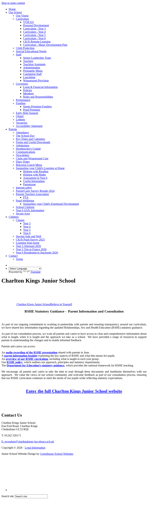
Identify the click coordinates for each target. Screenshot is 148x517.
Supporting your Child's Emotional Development (51, 203)
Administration (31, 67)
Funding (20, 103)
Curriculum (22, 18)
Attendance (22, 132)
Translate (35, 271)
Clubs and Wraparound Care (32, 158)
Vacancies (21, 122)
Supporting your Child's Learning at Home (40, 168)
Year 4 (27, 226)
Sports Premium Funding (37, 106)
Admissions (22, 145)
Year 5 (27, 229)
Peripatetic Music (33, 70)
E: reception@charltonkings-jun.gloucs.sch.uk (27, 441)
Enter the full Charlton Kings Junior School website (74, 391)
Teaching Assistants (34, 64)
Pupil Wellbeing (25, 200)
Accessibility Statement (29, 125)
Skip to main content (13, 3)
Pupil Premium (31, 109)
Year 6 (27, 233)
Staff (18, 54)
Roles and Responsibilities (38, 96)
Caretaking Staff (32, 74)
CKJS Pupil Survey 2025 (30, 239)
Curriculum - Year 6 (34, 38)
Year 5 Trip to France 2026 (31, 249)
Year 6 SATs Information (30, 210)
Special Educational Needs (31, 51)
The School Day (25, 135)
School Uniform (25, 207)
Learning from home (27, 242)
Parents (13, 129)
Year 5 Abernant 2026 (28, 246)
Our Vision (22, 15)
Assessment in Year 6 (35, 177)
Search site (7, 496)
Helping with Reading (35, 171)
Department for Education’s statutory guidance (35, 365)
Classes (20, 220)
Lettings (20, 119)
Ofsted (19, 116)
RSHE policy (15, 362)
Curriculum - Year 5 (34, 35)
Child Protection (25, 48)
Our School (15, 12)
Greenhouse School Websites (56, 453)
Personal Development (36, 25)
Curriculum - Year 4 (34, 31)
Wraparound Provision (36, 80)
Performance (23, 100)
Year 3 (27, 223)
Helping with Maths (34, 174)
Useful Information (34, 181)
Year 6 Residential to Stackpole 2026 (37, 252)
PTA (26, 197)
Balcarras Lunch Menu (29, 164)
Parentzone (29, 184)
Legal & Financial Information (40, 87)
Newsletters (22, 155)
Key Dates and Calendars (30, 138)
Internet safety (24, 187)
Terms (19, 259)
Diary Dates (23, 161)
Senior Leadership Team (37, 57)
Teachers (28, 61)
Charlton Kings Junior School (44, 304)
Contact (13, 255)
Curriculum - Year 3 (34, 28)
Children (14, 216)
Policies (27, 90)
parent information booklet (20, 355)
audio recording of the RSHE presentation (31, 352)
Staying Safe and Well (28, 236)
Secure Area (23, 213)
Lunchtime (29, 77)
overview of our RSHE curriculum (27, 358)
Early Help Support (27, 113)
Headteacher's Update (28, 148)
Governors (22, 83)
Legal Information (35, 447)
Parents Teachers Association (32, 194)
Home (12, 9)
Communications (25, 151)
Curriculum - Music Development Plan (45, 44)
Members (28, 93)
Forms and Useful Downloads (33, 142)
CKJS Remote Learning (37, 41)
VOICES (28, 22)
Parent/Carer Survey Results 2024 (35, 190)
